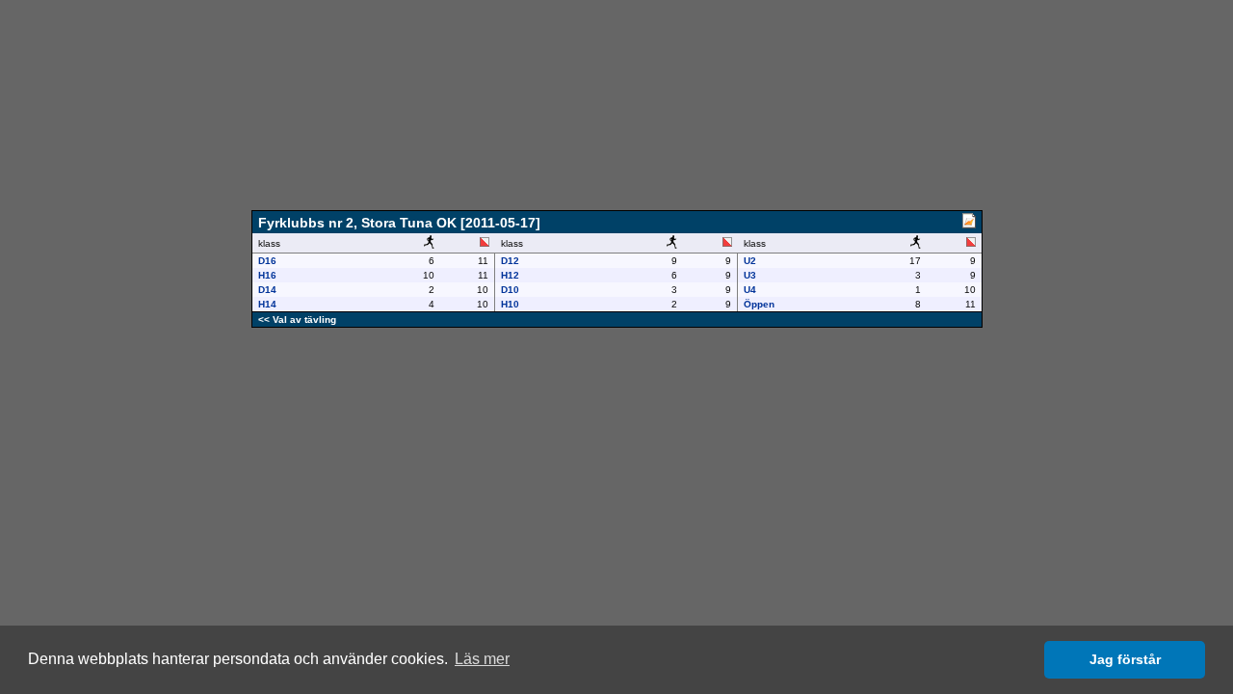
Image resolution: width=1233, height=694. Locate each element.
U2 (750, 260)
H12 (510, 275)
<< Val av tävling (297, 319)
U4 (750, 289)
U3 (750, 275)
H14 (267, 304)
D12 (510, 260)
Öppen (759, 304)
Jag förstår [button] (1125, 659)
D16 (267, 260)
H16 (267, 275)
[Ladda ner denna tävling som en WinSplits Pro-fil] (969, 223)
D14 (267, 289)
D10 (510, 289)
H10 (510, 304)
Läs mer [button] (482, 659)
